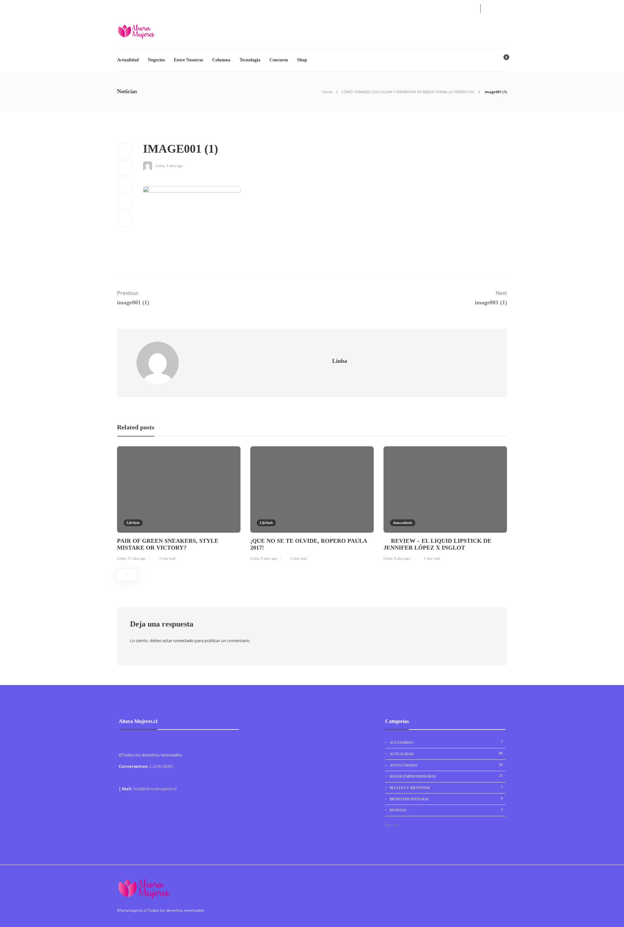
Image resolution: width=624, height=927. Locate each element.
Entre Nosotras (188, 59)
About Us (126, 7)
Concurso (278, 59)
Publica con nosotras (189, 7)
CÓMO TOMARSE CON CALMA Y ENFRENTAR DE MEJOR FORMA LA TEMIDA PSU (408, 91)
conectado (183, 640)
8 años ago (402, 558)
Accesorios (446, 742)
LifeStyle (133, 523)
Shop (302, 59)
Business (446, 809)
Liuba (160, 165)
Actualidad (128, 59)
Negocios (156, 59)
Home (327, 91)
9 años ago (174, 165)
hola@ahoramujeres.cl (154, 789)
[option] (178, 505)
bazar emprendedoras (446, 776)
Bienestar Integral (446, 798)
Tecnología (250, 59)
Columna (221, 59)
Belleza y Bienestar (446, 787)
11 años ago (137, 558)
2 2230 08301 (161, 766)
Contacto (152, 7)
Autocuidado (402, 523)
